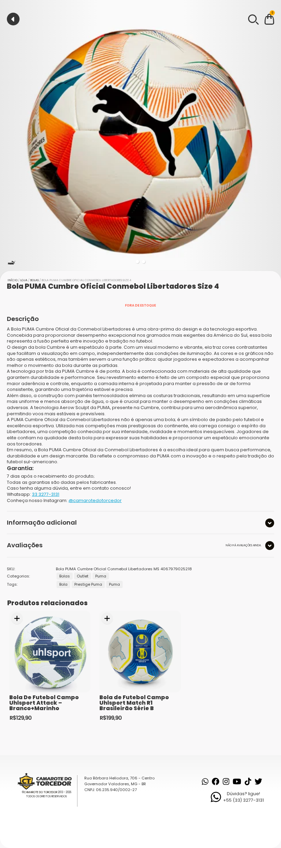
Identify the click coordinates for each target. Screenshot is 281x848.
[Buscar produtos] (253, 18)
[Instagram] (226, 781)
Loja (23, 280)
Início (12, 280)
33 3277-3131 (45, 494)
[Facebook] (215, 781)
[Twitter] (258, 781)
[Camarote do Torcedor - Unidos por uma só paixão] (46, 781)
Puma (100, 576)
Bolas (34, 280)
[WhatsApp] (205, 781)
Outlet (82, 576)
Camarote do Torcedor (40, 792)
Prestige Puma (88, 584)
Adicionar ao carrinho (17, 618)
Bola (63, 584)
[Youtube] (237, 781)
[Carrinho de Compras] (269, 20)
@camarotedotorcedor (95, 500)
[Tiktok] (248, 781)
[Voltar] (13, 19)
